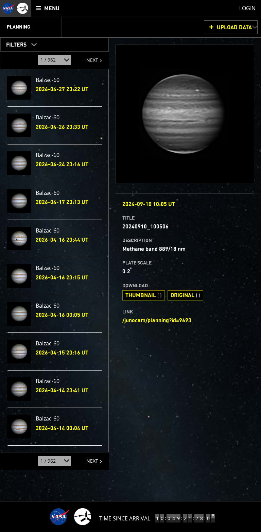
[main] (130, 266)
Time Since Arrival (124, 518)
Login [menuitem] (247, 8)
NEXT (89, 57)
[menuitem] (48, 8)
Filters (14, 43)
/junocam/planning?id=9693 (156, 320)
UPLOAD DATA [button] (234, 27)
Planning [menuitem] (18, 27)
